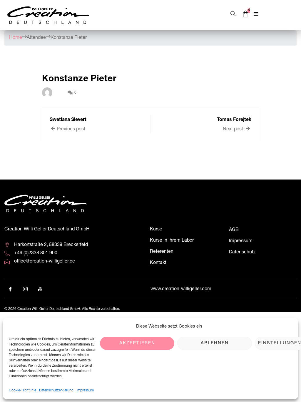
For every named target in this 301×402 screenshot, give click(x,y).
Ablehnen (215, 343)
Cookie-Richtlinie (22, 390)
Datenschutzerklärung (56, 390)
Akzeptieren (137, 343)
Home (15, 38)
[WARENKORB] (246, 14)
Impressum (85, 390)
